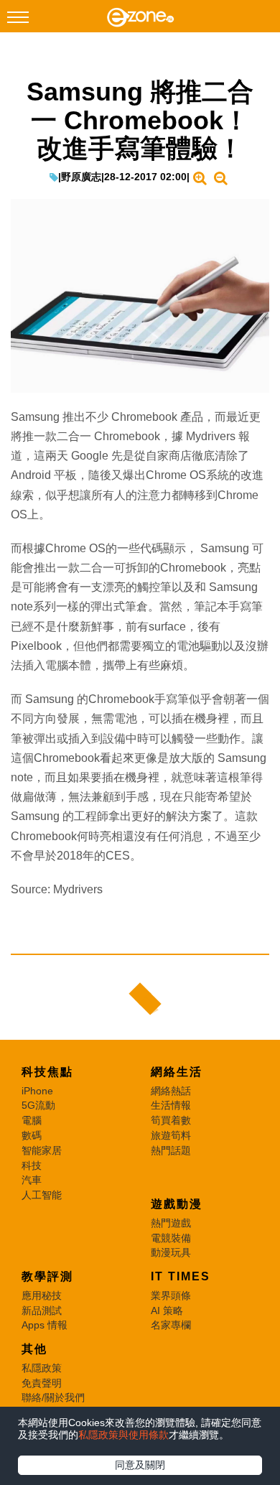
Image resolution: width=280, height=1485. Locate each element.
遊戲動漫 (176, 1204)
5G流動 (38, 1105)
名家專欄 (171, 1325)
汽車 (32, 1180)
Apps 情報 (44, 1325)
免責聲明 (42, 1383)
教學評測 (47, 1276)
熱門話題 (171, 1150)
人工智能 (42, 1195)
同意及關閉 (140, 1465)
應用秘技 (42, 1295)
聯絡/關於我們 (53, 1397)
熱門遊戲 (171, 1223)
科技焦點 (47, 1072)
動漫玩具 (171, 1252)
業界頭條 (171, 1295)
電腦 (32, 1120)
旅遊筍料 (171, 1135)
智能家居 (42, 1150)
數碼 (32, 1135)
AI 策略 (167, 1310)
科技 (32, 1165)
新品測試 (42, 1310)
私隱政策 (42, 1368)
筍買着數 (171, 1120)
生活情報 (171, 1105)
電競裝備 (171, 1238)
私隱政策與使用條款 (123, 1434)
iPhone (37, 1091)
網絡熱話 (171, 1091)
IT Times (180, 1276)
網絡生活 (176, 1072)
